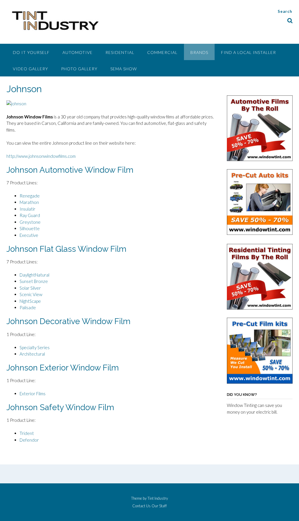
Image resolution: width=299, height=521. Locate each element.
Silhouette (30, 228)
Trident (27, 433)
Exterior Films (33, 393)
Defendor (29, 440)
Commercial (162, 52)
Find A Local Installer (248, 52)
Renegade (30, 195)
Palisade (28, 307)
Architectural (32, 353)
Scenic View (31, 294)
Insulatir (27, 208)
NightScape (30, 301)
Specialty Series (35, 347)
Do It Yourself (31, 52)
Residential (119, 52)
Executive (29, 235)
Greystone (30, 222)
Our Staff (159, 506)
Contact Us (141, 506)
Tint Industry (157, 498)
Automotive (77, 52)
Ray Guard (30, 215)
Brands (199, 52)
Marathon (29, 202)
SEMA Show (123, 68)
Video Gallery (30, 68)
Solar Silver (30, 288)
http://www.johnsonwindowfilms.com (41, 156)
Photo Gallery (79, 68)
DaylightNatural (34, 274)
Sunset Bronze (34, 281)
